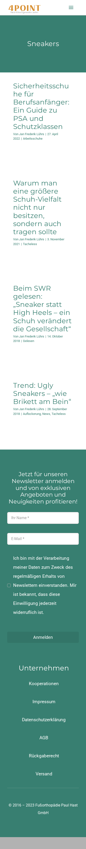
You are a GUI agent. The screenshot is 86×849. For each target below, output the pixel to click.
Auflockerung (32, 414)
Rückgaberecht (44, 756)
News (46, 414)
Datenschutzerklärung (44, 719)
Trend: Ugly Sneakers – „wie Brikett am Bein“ (42, 393)
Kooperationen (44, 683)
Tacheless (30, 244)
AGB (43, 737)
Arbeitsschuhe (33, 138)
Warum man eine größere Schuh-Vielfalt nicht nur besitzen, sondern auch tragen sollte (37, 207)
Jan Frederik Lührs (31, 134)
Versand (44, 774)
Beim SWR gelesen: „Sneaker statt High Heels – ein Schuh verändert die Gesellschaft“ (42, 308)
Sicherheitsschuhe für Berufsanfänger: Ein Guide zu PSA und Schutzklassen (41, 106)
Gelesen (28, 341)
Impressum (43, 701)
